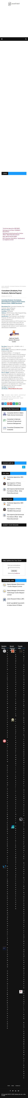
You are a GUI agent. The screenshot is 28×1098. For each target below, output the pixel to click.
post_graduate (5, 399)
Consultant (7, 394)
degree (12, 394)
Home (3, 286)
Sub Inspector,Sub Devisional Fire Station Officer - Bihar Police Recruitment (13, 234)
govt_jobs (14, 396)
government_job (22, 394)
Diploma (16, 394)
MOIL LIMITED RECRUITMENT (10, 236)
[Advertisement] (14, 22)
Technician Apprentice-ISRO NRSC (11, 228)
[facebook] (4, 467)
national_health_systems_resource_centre (10, 398)
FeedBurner (17, 573)
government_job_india (6, 396)
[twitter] (23, 467)
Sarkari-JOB (5, 296)
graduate (18, 396)
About (12, 1085)
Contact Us (17, 1085)
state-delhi (7, 286)
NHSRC (21, 398)
